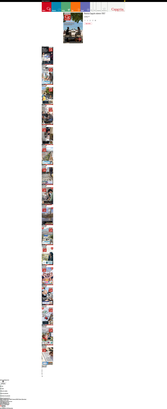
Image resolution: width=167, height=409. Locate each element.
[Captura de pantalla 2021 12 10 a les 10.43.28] (83, 76)
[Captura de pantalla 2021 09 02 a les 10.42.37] (83, 356)
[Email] (95, 20)
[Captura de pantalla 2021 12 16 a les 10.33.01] (83, 56)
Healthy (63, 10)
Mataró (43, 10)
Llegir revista (88, 23)
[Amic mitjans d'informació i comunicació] (83, 406)
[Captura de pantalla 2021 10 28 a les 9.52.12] (83, 196)
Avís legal (2, 388)
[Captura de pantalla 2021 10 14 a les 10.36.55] (83, 236)
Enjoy (72, 10)
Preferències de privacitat (5, 396)
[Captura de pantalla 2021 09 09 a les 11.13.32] (83, 336)
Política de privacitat (4, 393)
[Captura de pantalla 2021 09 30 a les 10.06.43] (83, 276)
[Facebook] (85, 20)
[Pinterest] (93, 20)
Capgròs (115, 9)
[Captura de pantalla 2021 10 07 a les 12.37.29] (83, 256)
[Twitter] (87, 20)
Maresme (54, 10)
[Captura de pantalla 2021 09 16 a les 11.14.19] (83, 316)
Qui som (1, 386)
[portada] (83, 216)
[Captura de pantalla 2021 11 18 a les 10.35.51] (83, 136)
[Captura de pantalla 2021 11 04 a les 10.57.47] (83, 176)
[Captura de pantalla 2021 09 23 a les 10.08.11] (83, 296)
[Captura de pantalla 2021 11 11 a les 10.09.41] (83, 156)
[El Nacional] (124, 1)
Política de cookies (3, 391)
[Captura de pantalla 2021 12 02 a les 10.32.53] (83, 96)
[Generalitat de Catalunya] (83, 382)
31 (42, 376)
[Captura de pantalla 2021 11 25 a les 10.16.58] (83, 116)
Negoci (82, 10)
